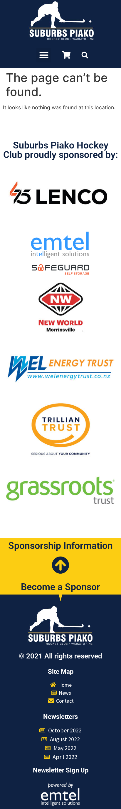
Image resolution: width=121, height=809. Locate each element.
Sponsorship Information (60, 545)
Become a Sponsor (60, 586)
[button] (43, 55)
